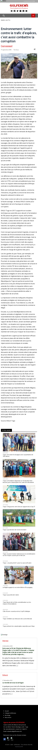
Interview (5, 640)
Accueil (7, 711)
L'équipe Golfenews (10, 713)
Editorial (5, 675)
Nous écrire (8, 717)
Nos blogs (7, 715)
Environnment (6, 46)
